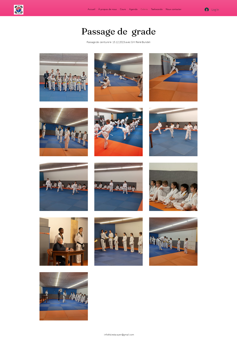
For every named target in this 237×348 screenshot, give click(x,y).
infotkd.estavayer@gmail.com (119, 334)
